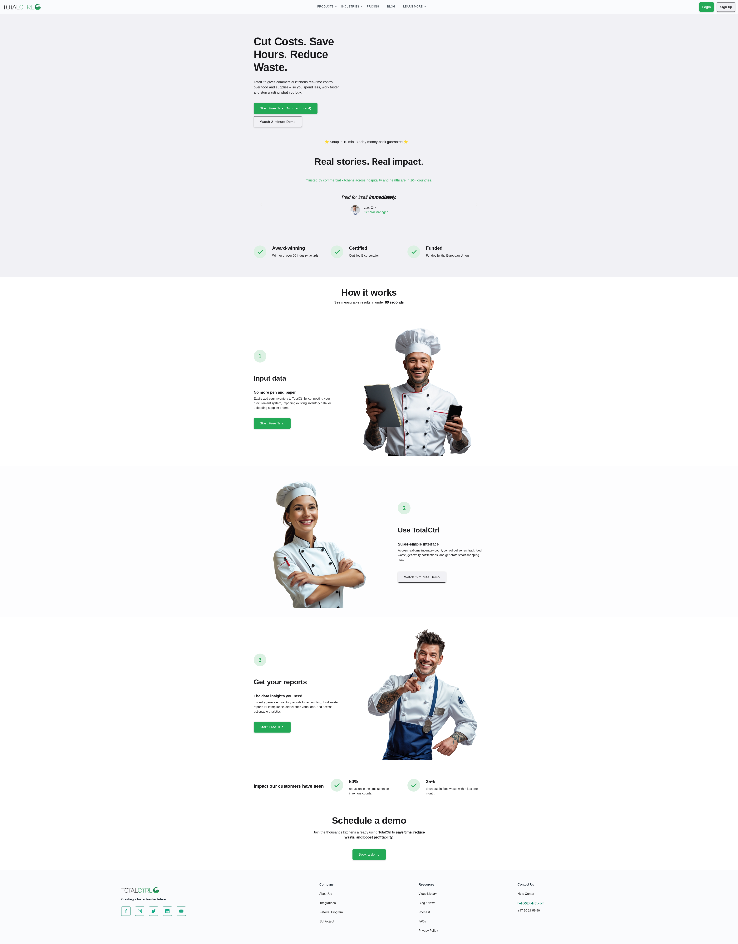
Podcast (424, 912)
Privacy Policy (428, 930)
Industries (350, 6)
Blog (391, 6)
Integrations (327, 903)
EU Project (326, 921)
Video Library (428, 894)
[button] (261, 205)
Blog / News (427, 903)
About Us (325, 894)
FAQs (422, 921)
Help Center (526, 894)
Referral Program (331, 912)
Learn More (413, 6)
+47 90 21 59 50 (529, 910)
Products (325, 6)
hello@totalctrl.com (531, 903)
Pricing (373, 6)
